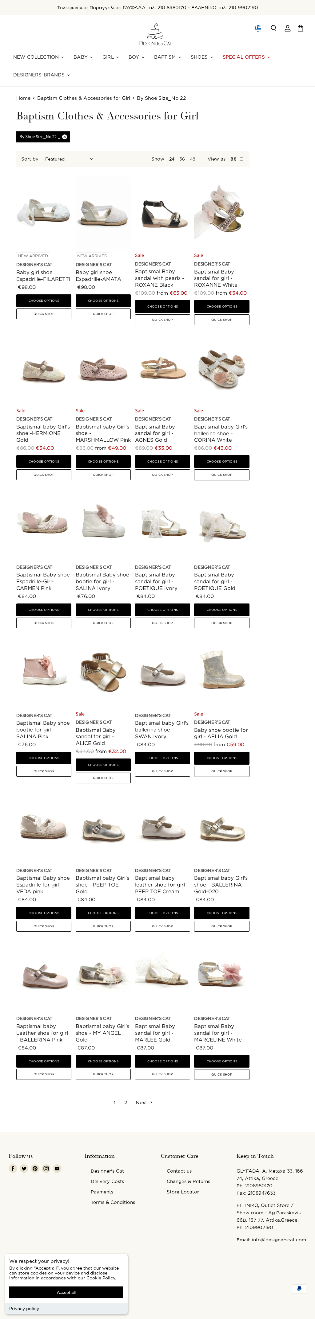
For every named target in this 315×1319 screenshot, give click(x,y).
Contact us (179, 1171)
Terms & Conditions (113, 1202)
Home (23, 98)
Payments (102, 1191)
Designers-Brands (39, 74)
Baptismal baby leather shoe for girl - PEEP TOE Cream (162, 884)
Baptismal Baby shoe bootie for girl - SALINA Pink (43, 729)
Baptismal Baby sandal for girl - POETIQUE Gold (214, 581)
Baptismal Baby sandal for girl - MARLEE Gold (155, 1032)
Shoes (200, 57)
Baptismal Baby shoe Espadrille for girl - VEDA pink (43, 884)
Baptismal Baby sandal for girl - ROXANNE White (215, 278)
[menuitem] (257, 28)
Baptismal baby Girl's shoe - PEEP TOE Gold (102, 884)
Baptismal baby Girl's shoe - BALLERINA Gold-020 (221, 884)
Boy (135, 57)
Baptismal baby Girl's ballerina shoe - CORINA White (221, 433)
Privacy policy (24, 1308)
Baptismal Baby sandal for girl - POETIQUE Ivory (156, 581)
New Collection (36, 57)
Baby (81, 57)
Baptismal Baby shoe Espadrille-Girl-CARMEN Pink (43, 581)
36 (182, 159)
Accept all (66, 1292)
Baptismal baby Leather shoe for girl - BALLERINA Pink (42, 1032)
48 (192, 159)
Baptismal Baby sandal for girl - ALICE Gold (96, 736)
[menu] (258, 28)
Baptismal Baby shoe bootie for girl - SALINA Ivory (102, 581)
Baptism (165, 57)
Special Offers (244, 57)
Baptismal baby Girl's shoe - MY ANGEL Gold (102, 1032)
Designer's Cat (107, 1171)
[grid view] (233, 159)
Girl (108, 57)
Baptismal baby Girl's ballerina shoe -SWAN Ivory (162, 729)
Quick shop (44, 314)
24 (171, 159)
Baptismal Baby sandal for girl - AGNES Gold (155, 433)
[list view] (241, 159)
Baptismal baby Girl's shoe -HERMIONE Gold (43, 433)
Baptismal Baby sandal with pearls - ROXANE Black (159, 278)
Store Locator (183, 1191)
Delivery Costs (107, 1181)
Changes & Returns (188, 1181)
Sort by (29, 158)
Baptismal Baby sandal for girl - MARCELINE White (218, 1032)
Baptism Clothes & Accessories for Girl (83, 98)
